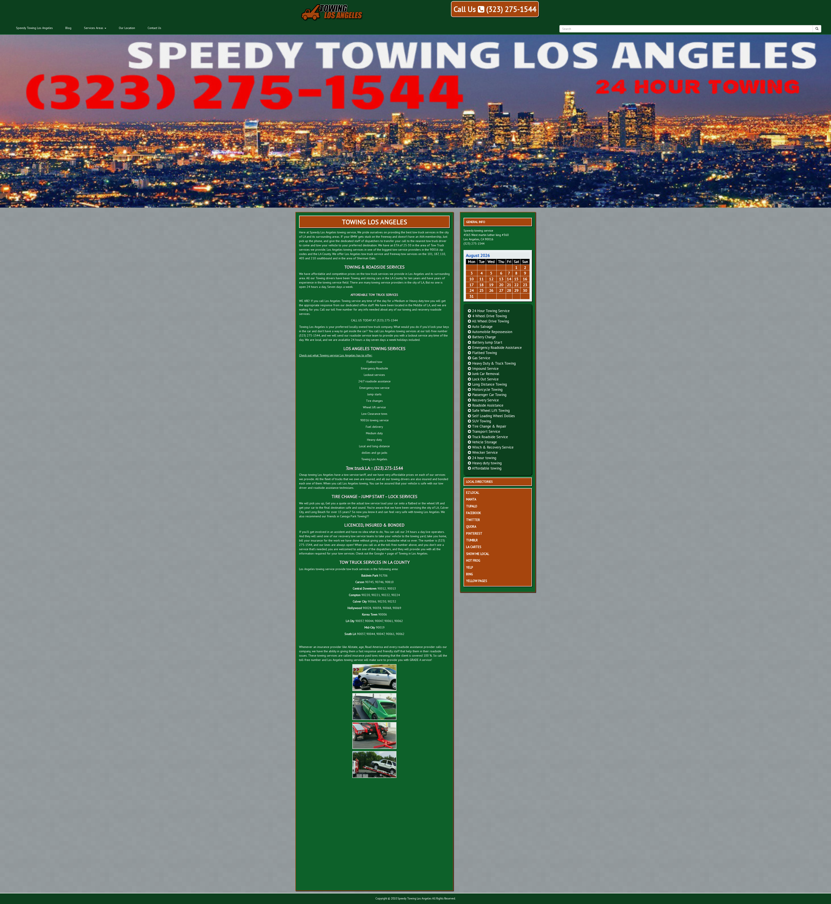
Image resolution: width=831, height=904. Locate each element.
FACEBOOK (473, 513)
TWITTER (473, 520)
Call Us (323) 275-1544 (495, 9)
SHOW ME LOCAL (477, 554)
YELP (469, 567)
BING (469, 574)
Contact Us (154, 28)
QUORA (471, 526)
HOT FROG (473, 560)
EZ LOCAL (472, 492)
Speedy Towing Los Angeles (34, 28)
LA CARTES (473, 547)
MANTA (471, 499)
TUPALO (471, 506)
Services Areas (94, 28)
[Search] (817, 28)
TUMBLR (472, 540)
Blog (68, 28)
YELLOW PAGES (476, 581)
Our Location (127, 28)
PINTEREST (474, 533)
